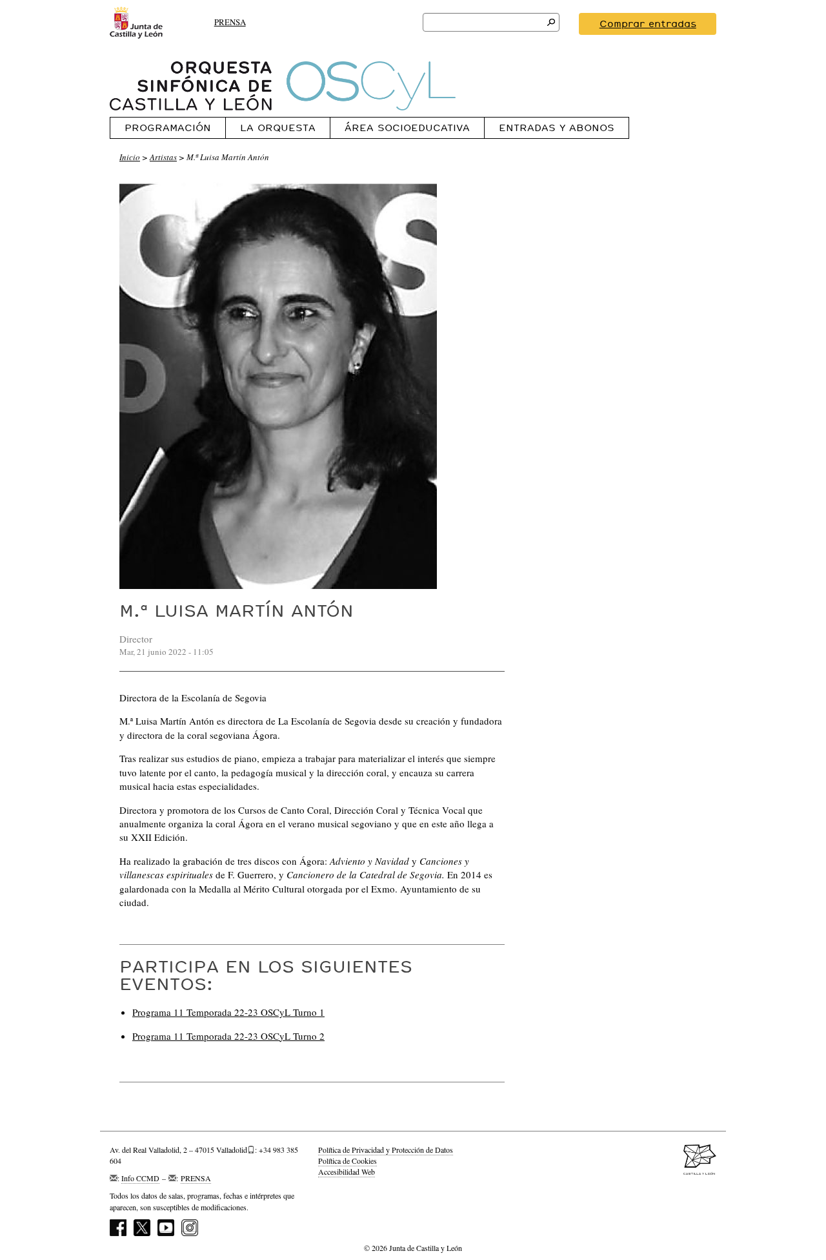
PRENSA (230, 22)
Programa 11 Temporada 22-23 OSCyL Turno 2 (228, 1035)
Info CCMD (140, 1178)
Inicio (129, 157)
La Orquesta (278, 127)
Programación (168, 127)
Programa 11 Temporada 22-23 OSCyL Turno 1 (228, 1012)
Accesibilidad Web (346, 1171)
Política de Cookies (347, 1160)
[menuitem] (167, 127)
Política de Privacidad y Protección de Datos (385, 1149)
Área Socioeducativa (407, 127)
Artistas (163, 157)
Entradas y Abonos (556, 127)
